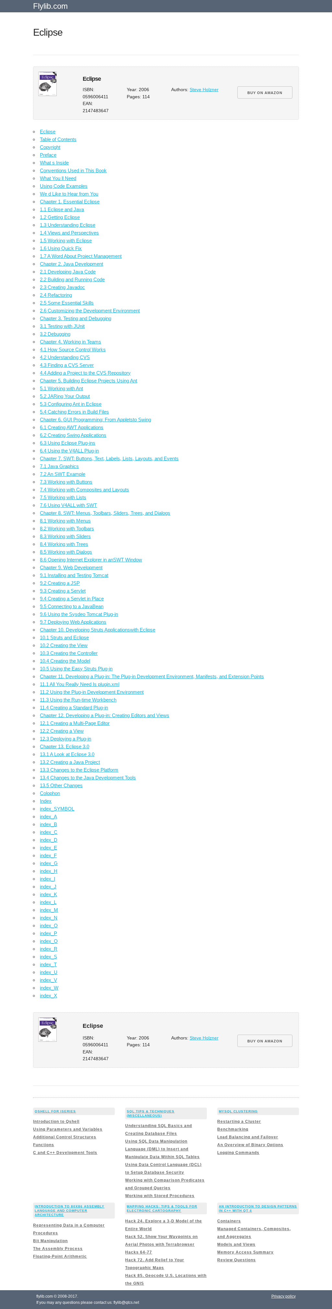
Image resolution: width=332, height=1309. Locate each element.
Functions (43, 1145)
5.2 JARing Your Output (65, 396)
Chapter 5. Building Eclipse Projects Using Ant (88, 380)
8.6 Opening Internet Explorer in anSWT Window (91, 559)
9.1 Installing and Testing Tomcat (74, 575)
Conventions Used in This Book (73, 170)
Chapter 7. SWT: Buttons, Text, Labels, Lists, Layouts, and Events (109, 458)
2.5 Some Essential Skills (67, 303)
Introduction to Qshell (56, 1121)
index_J (48, 886)
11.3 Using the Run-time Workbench (78, 700)
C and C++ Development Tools (65, 1152)
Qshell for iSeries (55, 1111)
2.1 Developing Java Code (68, 271)
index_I (47, 879)
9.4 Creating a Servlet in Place (72, 598)
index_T (48, 964)
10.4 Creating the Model (65, 661)
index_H (48, 871)
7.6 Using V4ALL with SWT (68, 505)
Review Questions (236, 1260)
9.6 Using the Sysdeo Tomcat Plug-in (79, 614)
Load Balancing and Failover (247, 1137)
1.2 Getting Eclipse (60, 217)
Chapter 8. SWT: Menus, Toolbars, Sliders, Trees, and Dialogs (105, 513)
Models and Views (236, 1244)
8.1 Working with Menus (65, 520)
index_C (48, 832)
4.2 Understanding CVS (65, 357)
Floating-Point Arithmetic (60, 1256)
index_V (48, 980)
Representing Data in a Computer (69, 1225)
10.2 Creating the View (64, 645)
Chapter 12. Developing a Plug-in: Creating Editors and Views (104, 715)
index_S (48, 956)
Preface (48, 155)
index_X (48, 995)
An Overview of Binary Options (250, 1145)
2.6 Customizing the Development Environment (90, 310)
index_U (48, 972)
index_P (48, 933)
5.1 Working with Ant (61, 388)
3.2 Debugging (55, 334)
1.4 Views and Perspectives (69, 232)
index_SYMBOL (57, 808)
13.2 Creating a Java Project (70, 762)
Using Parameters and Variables (67, 1129)
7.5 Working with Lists (63, 497)
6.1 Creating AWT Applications (71, 427)
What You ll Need (58, 178)
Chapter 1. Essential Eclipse (70, 201)
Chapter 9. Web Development (71, 567)
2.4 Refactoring (56, 295)
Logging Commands (238, 1152)
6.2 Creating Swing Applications (73, 435)
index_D (48, 840)
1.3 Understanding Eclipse (67, 225)
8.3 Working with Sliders (65, 536)
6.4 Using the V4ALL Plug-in (69, 450)
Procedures (45, 1233)
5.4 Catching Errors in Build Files (74, 411)
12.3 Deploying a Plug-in (65, 738)
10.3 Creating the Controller (69, 653)
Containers (229, 1221)
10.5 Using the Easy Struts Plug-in (76, 668)
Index (46, 801)
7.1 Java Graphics (59, 466)
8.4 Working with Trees (64, 544)
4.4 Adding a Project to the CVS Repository (85, 373)
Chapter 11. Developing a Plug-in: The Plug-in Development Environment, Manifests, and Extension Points (152, 676)
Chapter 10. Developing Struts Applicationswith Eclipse (97, 629)
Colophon (50, 793)
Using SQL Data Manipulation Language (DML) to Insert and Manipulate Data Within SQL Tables (162, 1149)
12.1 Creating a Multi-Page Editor (75, 723)
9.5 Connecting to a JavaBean (71, 606)
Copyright (50, 147)
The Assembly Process (58, 1248)
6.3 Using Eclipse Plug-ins (67, 443)
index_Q (49, 941)
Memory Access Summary (245, 1252)
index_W (49, 988)
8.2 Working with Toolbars (67, 528)
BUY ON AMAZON (264, 93)
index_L (48, 902)
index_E (48, 847)
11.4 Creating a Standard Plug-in (74, 707)
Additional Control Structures (64, 1137)
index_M (49, 910)
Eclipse (47, 131)
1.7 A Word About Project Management (81, 256)
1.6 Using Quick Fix (61, 248)
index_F (48, 855)
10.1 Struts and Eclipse (64, 637)
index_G (49, 863)
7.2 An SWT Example (62, 474)
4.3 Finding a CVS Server (67, 365)
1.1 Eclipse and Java (62, 209)
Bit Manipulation (50, 1241)
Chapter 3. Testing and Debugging (75, 318)
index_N (48, 917)
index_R (48, 949)
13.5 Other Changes (61, 785)
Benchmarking (232, 1129)
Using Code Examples (64, 186)
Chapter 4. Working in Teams (70, 341)
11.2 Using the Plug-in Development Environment (92, 692)
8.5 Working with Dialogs (66, 552)
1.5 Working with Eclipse (66, 240)
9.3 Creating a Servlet (63, 591)
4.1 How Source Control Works (73, 349)
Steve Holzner (204, 89)
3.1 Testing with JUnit (62, 326)
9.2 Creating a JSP (60, 583)
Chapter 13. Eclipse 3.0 (64, 746)
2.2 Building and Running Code (72, 279)
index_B (48, 824)
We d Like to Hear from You (69, 194)
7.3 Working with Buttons (66, 482)
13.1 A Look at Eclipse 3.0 (67, 754)
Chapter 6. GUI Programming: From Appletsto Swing (95, 419)
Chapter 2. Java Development (71, 264)
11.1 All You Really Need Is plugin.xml (79, 684)
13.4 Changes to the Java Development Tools (88, 777)
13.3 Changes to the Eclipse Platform (79, 770)
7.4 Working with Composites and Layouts (84, 489)
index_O (49, 925)
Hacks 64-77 (138, 1252)
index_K (48, 894)
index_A (48, 816)
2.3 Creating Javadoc (62, 287)
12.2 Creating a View (62, 731)
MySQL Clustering (238, 1111)
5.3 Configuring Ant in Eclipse (70, 404)
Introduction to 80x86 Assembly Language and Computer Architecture (69, 1211)
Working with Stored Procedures (160, 1196)
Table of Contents (58, 139)
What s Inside (54, 162)
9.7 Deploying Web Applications (73, 622)
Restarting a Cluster (239, 1121)
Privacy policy (283, 1296)
